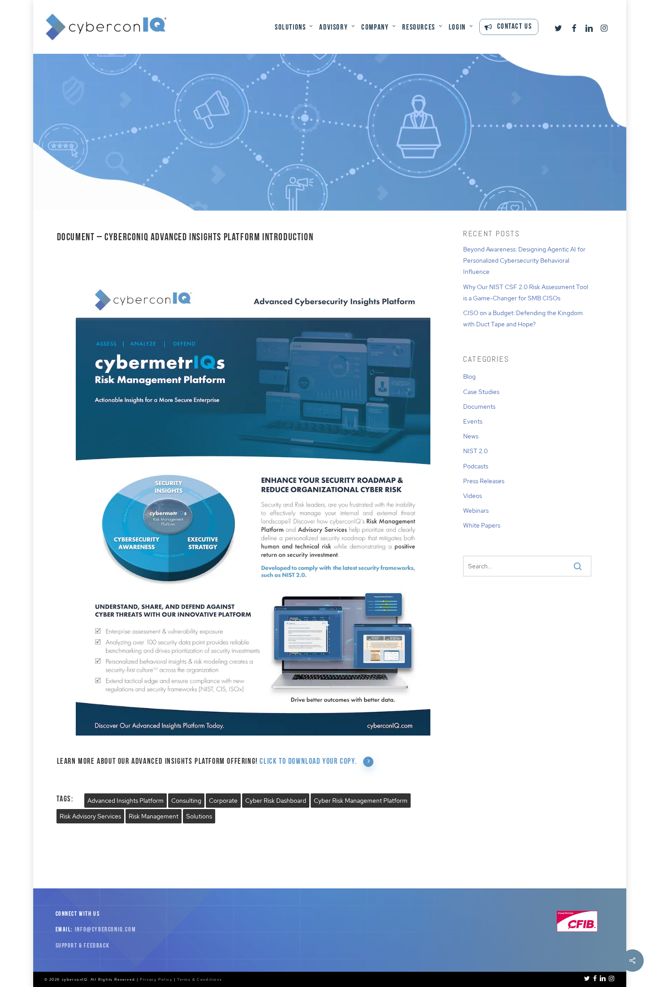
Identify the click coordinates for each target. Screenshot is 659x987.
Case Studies (481, 392)
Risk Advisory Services (90, 816)
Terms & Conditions (199, 979)
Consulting (186, 801)
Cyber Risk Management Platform (361, 801)
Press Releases (483, 481)
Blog (469, 376)
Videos (472, 496)
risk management (153, 816)
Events (472, 421)
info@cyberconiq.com (105, 929)
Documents (329, 173)
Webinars (476, 510)
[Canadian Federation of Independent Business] (577, 930)
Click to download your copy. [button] (308, 762)
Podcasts (475, 466)
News (470, 436)
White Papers (481, 525)
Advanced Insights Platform (125, 801)
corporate (223, 801)
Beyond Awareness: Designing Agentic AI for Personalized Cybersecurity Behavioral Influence (524, 260)
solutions (199, 816)
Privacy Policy (156, 979)
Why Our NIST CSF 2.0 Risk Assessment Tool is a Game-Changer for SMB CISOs (525, 292)
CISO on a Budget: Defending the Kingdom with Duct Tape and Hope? (523, 318)
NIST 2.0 (475, 451)
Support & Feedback (83, 946)
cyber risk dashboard (275, 801)
